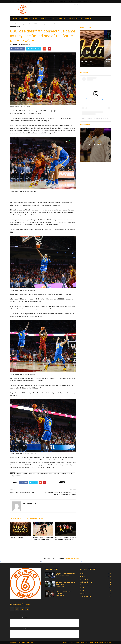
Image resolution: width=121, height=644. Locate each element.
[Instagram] (17, 609)
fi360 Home (43, 1)
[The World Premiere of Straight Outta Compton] (50, 584)
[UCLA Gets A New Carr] (20, 529)
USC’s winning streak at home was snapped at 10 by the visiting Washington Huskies (60, 493)
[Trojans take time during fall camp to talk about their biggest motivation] (65, 529)
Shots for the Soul (85, 596)
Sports (49, 1)
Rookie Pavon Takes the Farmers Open (22, 492)
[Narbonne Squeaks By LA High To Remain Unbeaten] (50, 575)
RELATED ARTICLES (17, 519)
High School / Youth (86, 582)
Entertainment (62, 1)
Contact (70, 1)
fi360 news (44, 473)
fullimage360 (96, 118)
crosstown (32, 473)
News (54, 1)
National (83, 593)
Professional (84, 579)
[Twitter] (22, 609)
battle (25, 473)
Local (82, 590)
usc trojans (18, 475)
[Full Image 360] (95, 145)
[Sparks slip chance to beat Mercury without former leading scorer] (43, 529)
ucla (55, 473)
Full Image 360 (85, 125)
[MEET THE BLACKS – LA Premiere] (49, 593)
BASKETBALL (19, 473)
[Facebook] (12, 609)
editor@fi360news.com (24, 604)
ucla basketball (62, 473)
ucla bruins (71, 473)
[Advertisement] (76, 9)
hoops (50, 473)
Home (11, 24)
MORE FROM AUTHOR (35, 519)
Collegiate (17, 26)
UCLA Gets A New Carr (16, 537)
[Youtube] (27, 609)
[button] (108, 18)
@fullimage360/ (72, 558)
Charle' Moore (86, 64)
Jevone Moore (86, 118)
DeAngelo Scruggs (17, 44)
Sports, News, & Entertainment (81, 1)
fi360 (38, 473)
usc (12, 475)
